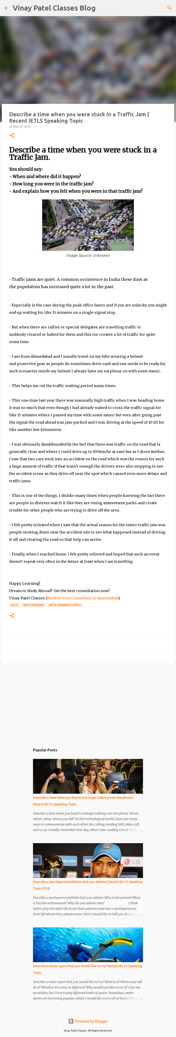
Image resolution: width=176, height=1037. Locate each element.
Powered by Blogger (91, 1021)
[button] (12, 136)
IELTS (14, 605)
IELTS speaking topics (65, 605)
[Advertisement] (88, 702)
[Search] (102, 8)
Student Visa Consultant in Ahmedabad (82, 598)
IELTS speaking (33, 605)
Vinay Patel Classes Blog (54, 8)
